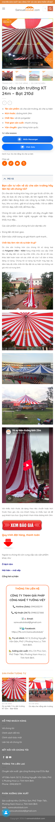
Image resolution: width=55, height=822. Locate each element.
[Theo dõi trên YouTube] (10, 757)
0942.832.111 (36, 606)
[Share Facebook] (4, 163)
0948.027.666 (37, 612)
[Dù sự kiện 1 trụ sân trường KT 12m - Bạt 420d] (14, 690)
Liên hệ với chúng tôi (12, 742)
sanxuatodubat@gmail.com (27, 622)
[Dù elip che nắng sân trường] (41, 690)
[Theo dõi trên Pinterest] (7, 757)
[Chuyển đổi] (4, 178)
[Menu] (3, 8)
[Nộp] (50, 8)
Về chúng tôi (8, 728)
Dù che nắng (21, 83)
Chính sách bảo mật (12, 737)
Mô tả (10, 178)
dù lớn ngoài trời (38, 196)
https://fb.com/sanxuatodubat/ (27, 632)
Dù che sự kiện (38, 83)
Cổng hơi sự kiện (10, 576)
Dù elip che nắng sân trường (41, 706)
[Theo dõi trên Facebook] (4, 757)
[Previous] (6, 44)
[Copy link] (23, 163)
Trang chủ (7, 83)
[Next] (48, 44)
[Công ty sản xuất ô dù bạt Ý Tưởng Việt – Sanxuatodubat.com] (27, 8)
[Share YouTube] (17, 163)
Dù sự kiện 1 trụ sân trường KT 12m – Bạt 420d (13, 707)
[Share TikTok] (10, 163)
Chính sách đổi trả (10, 732)
